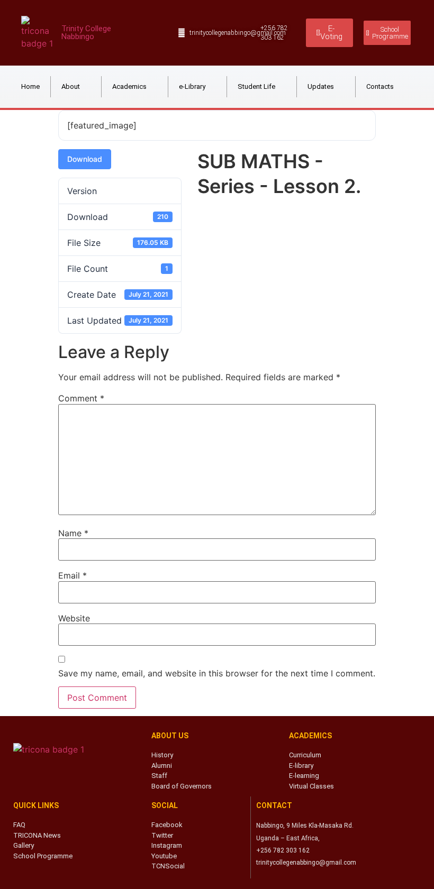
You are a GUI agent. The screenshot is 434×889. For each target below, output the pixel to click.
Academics (129, 86)
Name (73, 533)
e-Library (192, 86)
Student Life (256, 86)
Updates (321, 86)
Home (30, 86)
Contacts (380, 86)
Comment (81, 398)
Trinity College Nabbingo (86, 32)
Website (74, 618)
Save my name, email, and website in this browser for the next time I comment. (216, 673)
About (70, 86)
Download (84, 158)
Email (72, 575)
